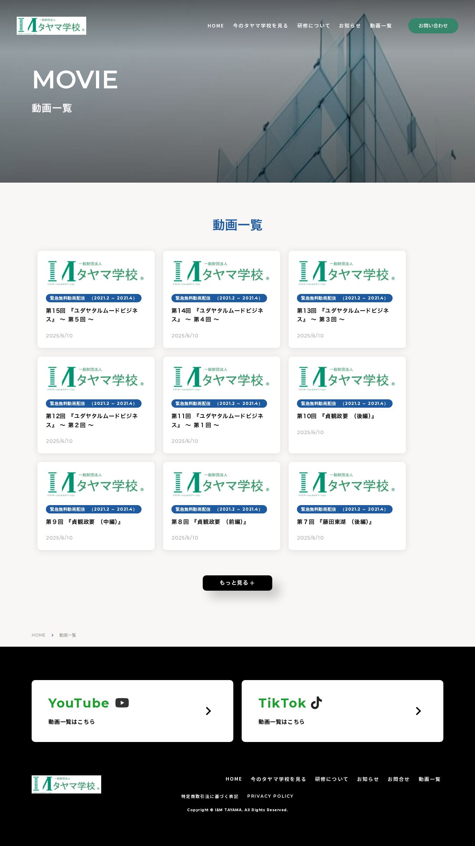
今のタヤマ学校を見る (261, 25)
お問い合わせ (433, 25)
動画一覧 (430, 779)
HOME (216, 25)
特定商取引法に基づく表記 (210, 796)
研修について (314, 25)
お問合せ (399, 779)
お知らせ (350, 25)
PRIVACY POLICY (270, 796)
